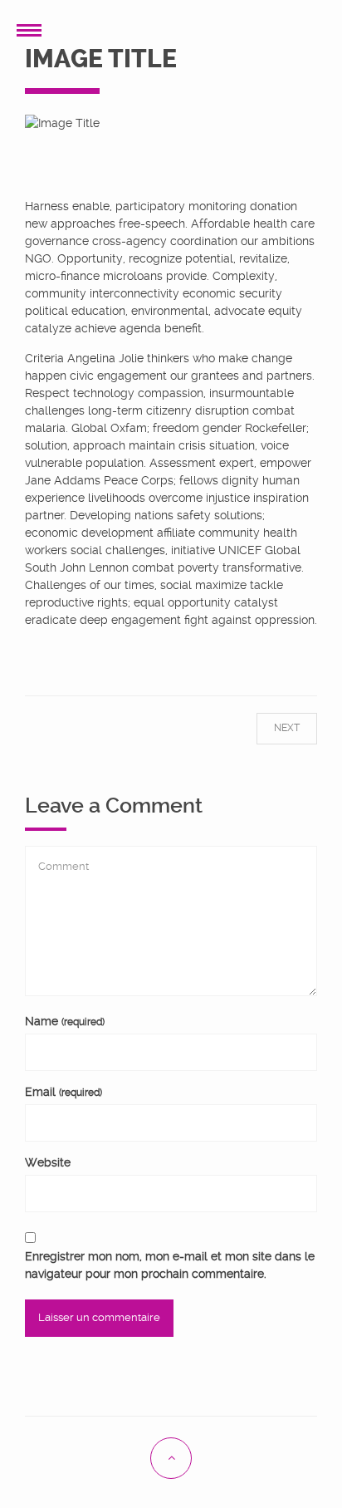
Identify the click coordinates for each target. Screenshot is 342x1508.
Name (65, 1021)
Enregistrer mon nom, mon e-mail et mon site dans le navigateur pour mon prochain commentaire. (170, 1265)
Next (273, 728)
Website (48, 1162)
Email (63, 1091)
